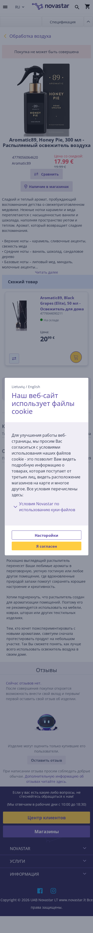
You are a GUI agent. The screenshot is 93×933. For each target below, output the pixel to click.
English (34, 386)
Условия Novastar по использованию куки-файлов (47, 506)
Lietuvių (18, 386)
